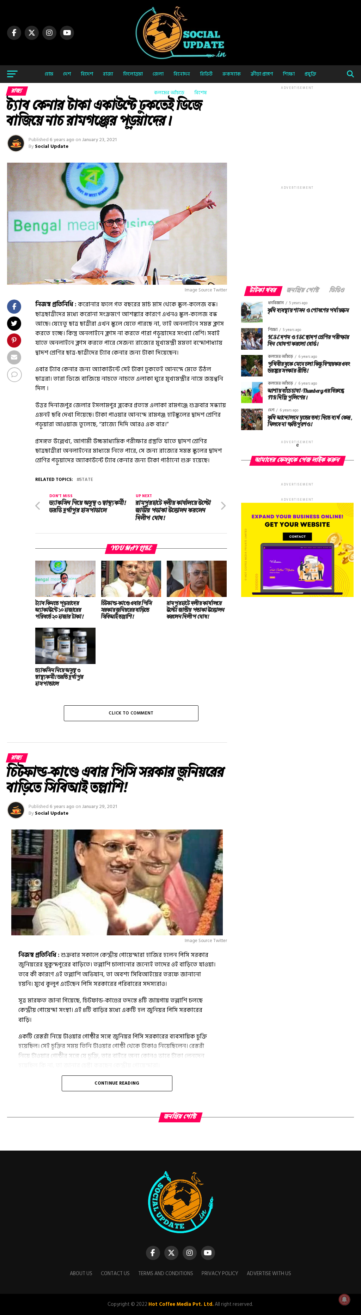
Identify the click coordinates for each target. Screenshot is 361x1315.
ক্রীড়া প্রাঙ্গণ (262, 74)
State (86, 479)
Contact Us (115, 1273)
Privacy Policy (220, 1273)
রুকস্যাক (231, 74)
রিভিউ (206, 74)
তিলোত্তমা (133, 74)
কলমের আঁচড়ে (169, 93)
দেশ (67, 74)
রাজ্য (108, 74)
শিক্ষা (289, 74)
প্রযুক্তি (310, 74)
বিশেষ (200, 93)
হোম (49, 74)
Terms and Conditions (165, 1273)
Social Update (51, 146)
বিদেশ (87, 74)
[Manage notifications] (344, 1299)
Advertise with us (269, 1273)
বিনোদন (181, 74)
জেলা (158, 74)
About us (81, 1273)
